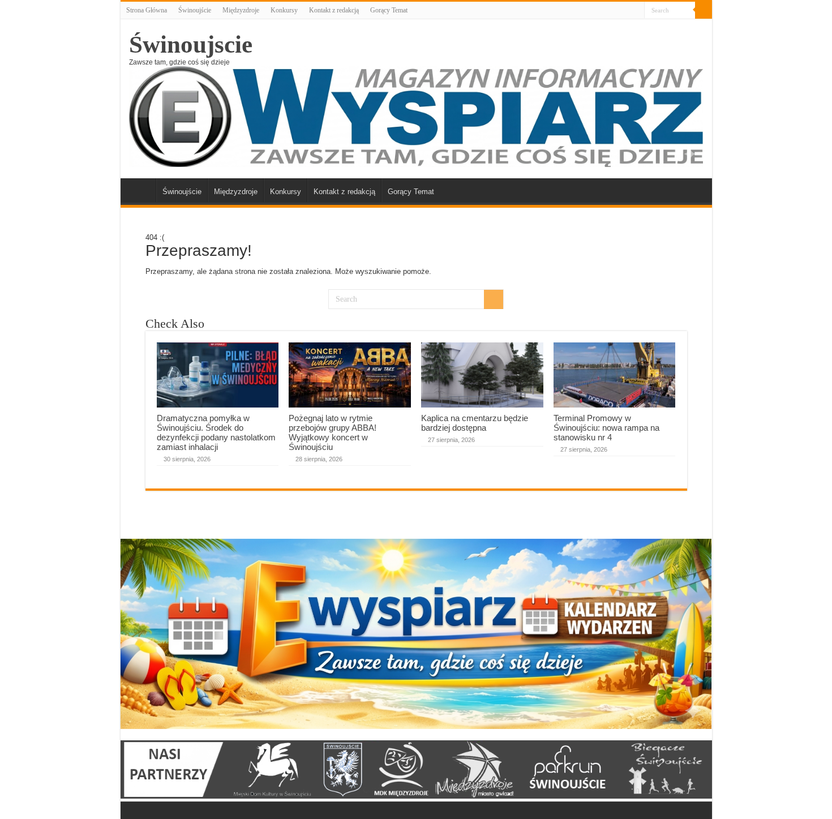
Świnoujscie (190, 44)
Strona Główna (146, 10)
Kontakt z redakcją (334, 10)
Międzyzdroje (240, 10)
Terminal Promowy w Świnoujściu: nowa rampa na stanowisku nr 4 (606, 427)
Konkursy (284, 10)
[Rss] (636, 11)
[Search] (703, 10)
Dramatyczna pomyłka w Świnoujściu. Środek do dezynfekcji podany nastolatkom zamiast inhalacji (216, 432)
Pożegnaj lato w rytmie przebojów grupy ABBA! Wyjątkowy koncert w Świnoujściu (332, 432)
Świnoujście (194, 10)
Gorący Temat (389, 10)
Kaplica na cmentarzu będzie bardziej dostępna (474, 422)
